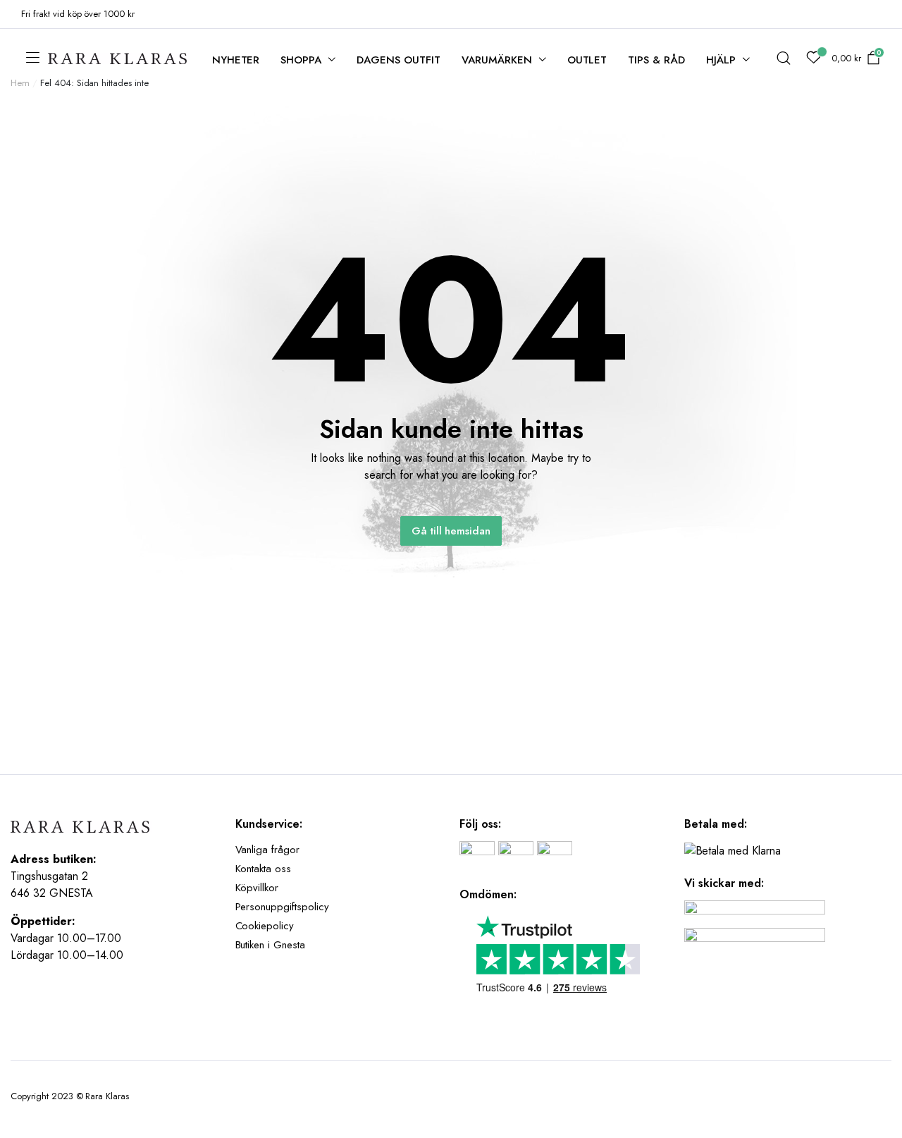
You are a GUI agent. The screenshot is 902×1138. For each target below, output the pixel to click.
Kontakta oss (263, 868)
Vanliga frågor (267, 849)
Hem (20, 83)
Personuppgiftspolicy (282, 906)
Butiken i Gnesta (270, 945)
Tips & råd (656, 60)
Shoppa (300, 60)
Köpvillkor (257, 887)
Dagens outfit (398, 60)
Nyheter (236, 60)
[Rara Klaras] (118, 59)
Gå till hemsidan (451, 531)
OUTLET (587, 60)
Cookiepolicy (265, 926)
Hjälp (721, 60)
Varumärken (497, 60)
